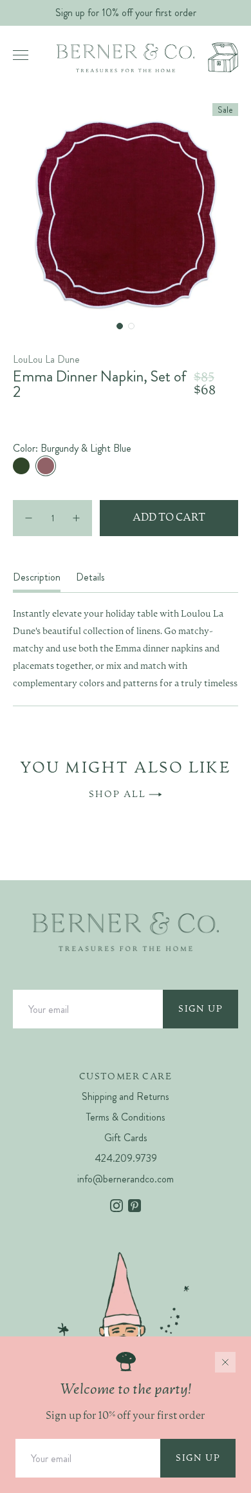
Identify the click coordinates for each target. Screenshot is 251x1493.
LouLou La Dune (46, 359)
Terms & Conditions (125, 1117)
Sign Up (200, 1009)
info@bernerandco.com (125, 1178)
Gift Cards (125, 1137)
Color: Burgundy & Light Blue (72, 448)
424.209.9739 (126, 1158)
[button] (119, 326)
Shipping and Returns (125, 1096)
